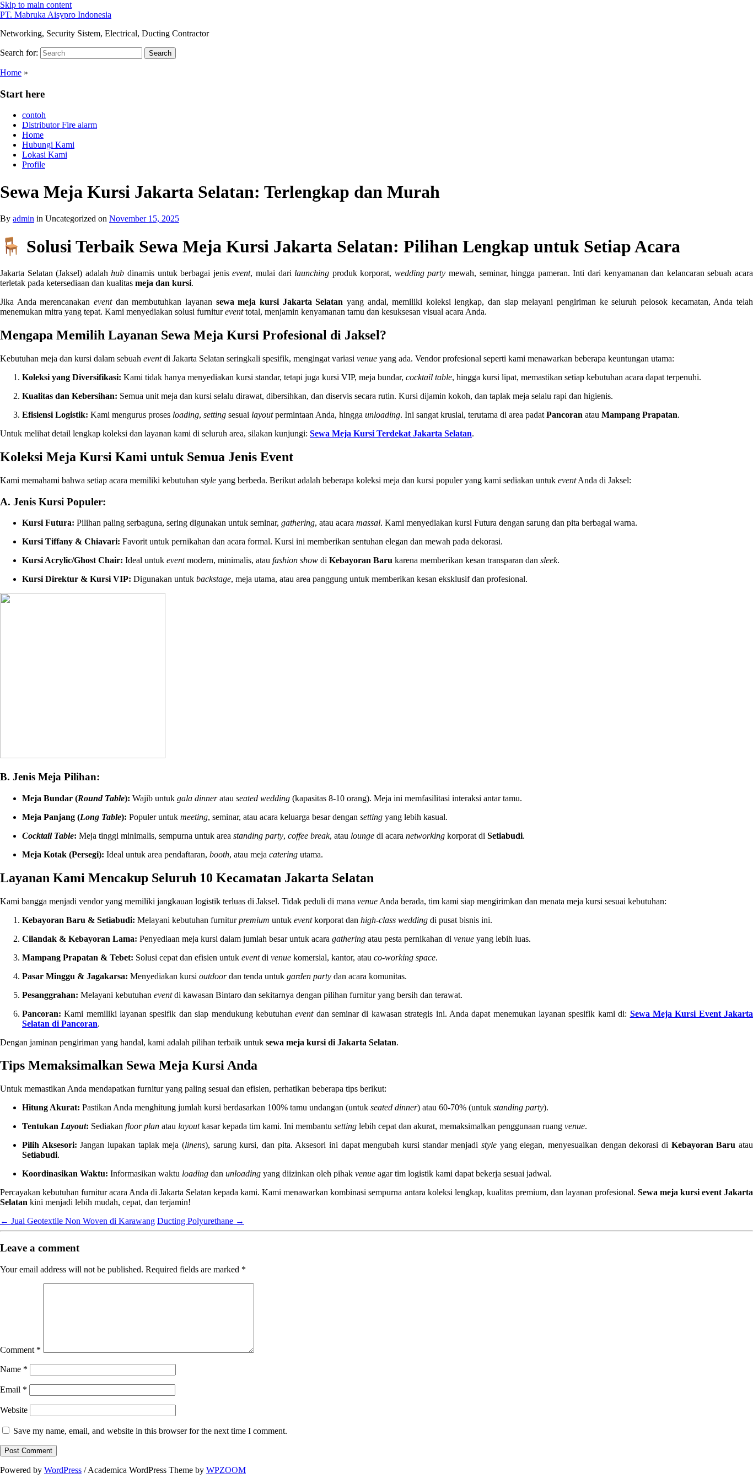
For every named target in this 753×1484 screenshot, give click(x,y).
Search (160, 53)
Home (10, 72)
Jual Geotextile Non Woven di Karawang (77, 1221)
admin (23, 218)
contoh (34, 115)
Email (13, 1389)
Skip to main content (36, 4)
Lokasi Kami (44, 154)
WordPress (63, 1470)
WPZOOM (226, 1470)
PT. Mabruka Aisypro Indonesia (55, 14)
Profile (33, 164)
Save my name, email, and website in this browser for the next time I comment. (150, 1431)
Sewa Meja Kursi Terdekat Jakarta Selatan (391, 433)
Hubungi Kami (48, 144)
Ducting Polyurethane (200, 1221)
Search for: (19, 52)
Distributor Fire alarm (59, 124)
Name (14, 1369)
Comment (20, 1350)
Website (14, 1410)
